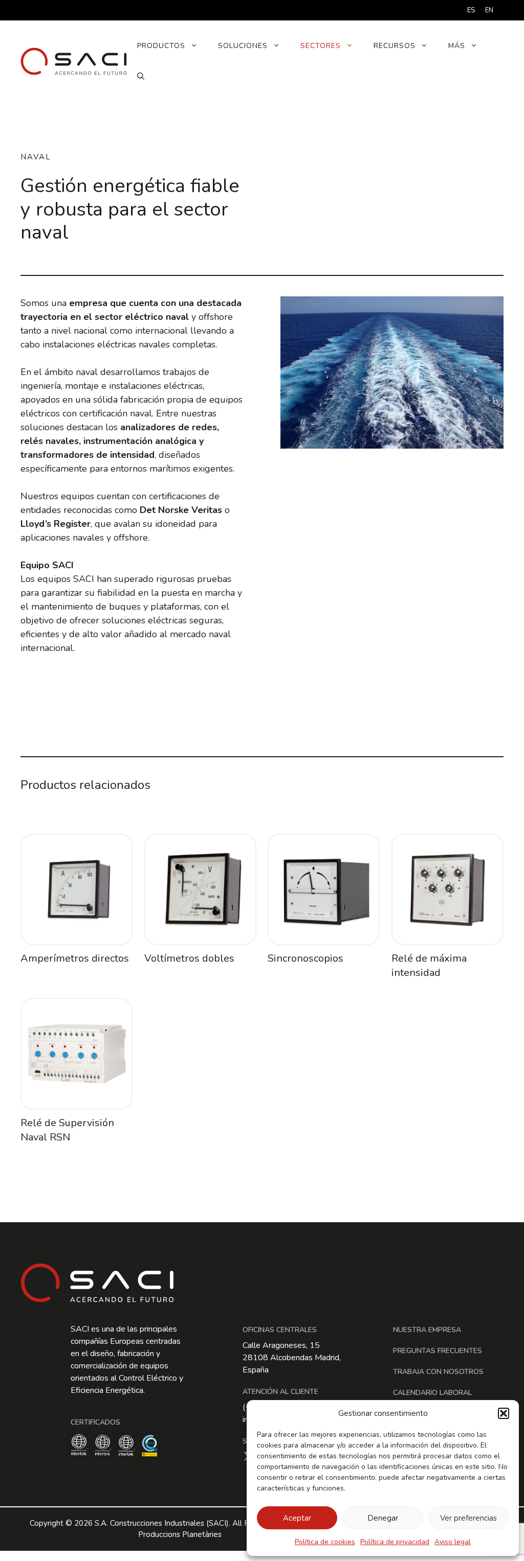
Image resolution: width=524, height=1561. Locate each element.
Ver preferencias (468, 1518)
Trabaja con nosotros (438, 1372)
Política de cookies (325, 1542)
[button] (503, 1413)
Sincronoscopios (305, 958)
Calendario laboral (432, 1392)
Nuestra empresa (427, 1330)
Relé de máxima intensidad (429, 965)
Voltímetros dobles (189, 958)
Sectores (320, 46)
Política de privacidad (394, 1542)
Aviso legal (452, 1542)
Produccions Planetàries (180, 1534)
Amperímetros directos (74, 958)
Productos (161, 46)
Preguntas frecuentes (437, 1351)
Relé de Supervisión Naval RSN (67, 1130)
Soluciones (243, 46)
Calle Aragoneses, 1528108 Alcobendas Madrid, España (292, 1358)
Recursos (395, 46)
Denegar (382, 1518)
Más (456, 46)
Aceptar (297, 1518)
